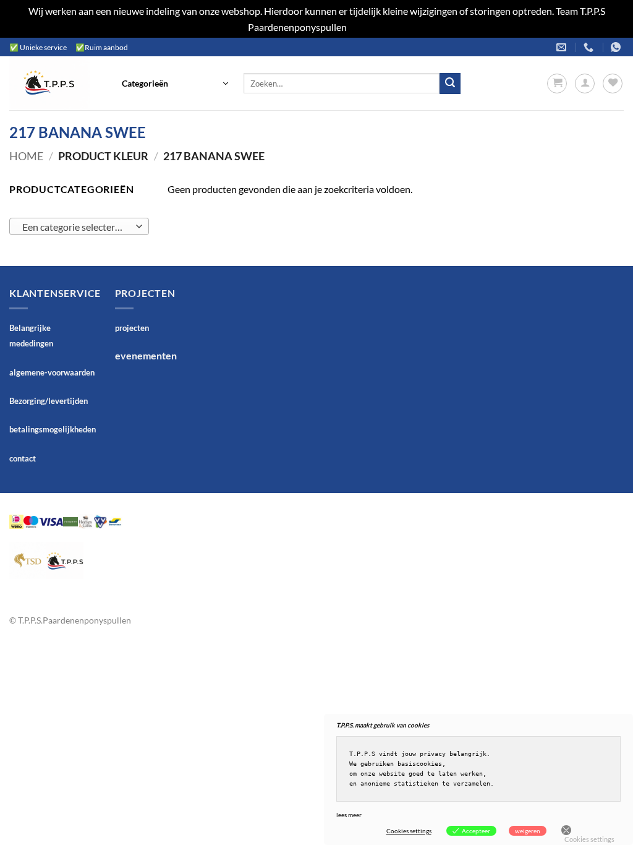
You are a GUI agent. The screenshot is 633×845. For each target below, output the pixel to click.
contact (22, 458)
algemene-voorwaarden (52, 372)
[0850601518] (590, 47)
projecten (132, 328)
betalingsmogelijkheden (52, 429)
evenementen (146, 355)
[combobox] (79, 226)
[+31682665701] (617, 47)
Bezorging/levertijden (48, 401)
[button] (175, 83)
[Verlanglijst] (612, 83)
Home (26, 156)
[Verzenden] (450, 83)
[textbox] (76, 227)
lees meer (349, 814)
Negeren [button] (367, 27)
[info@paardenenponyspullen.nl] (562, 47)
